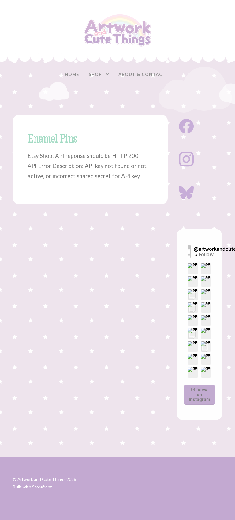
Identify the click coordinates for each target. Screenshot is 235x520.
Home (72, 74)
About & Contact (142, 74)
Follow (206, 254)
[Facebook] (186, 126)
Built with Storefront (32, 486)
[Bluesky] (186, 192)
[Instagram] (186, 159)
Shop (95, 74)
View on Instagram (199, 394)
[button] (193, 268)
